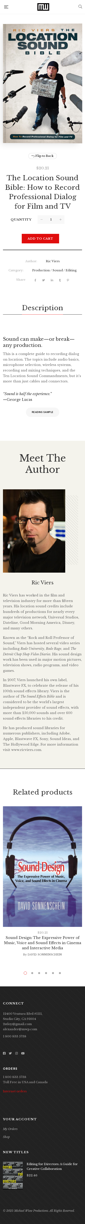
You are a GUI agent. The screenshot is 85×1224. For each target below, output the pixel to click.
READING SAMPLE (42, 412)
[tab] (42, 308)
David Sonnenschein (45, 954)
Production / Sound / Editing (54, 270)
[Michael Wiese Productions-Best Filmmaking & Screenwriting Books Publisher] (43, 7)
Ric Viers (53, 261)
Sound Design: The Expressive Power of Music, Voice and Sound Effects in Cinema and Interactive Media (42, 943)
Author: (31, 261)
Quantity (21, 219)
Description (42, 308)
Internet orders (15, 1091)
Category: (16, 270)
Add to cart (40, 238)
